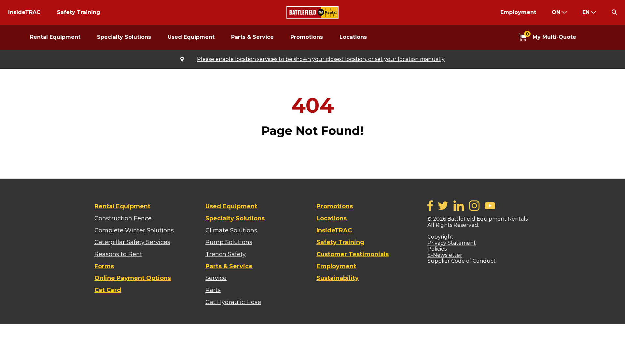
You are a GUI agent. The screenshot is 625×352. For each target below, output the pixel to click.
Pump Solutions (228, 242)
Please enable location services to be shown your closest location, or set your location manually (321, 59)
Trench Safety (225, 254)
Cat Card (107, 290)
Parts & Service (252, 37)
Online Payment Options (132, 278)
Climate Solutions (231, 230)
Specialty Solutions (124, 37)
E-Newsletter (444, 255)
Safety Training (78, 12)
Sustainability (337, 278)
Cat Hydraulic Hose (233, 302)
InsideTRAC (24, 12)
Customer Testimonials (352, 254)
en (586, 12)
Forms (104, 266)
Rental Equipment (55, 37)
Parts (213, 290)
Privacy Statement (451, 243)
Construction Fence (123, 218)
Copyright (440, 237)
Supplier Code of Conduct (461, 261)
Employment (518, 12)
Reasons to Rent (118, 254)
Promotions (306, 37)
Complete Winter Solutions (134, 230)
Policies (437, 249)
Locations (353, 37)
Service (216, 278)
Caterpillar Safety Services (132, 242)
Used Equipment (191, 37)
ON (556, 12)
